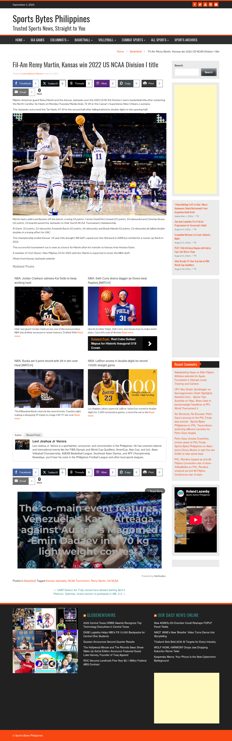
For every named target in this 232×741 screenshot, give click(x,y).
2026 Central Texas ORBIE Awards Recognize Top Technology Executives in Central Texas (112, 624)
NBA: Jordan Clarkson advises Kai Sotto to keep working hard (45, 280)
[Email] (216, 4)
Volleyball (106, 39)
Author (18, 435)
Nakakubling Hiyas (185, 372)
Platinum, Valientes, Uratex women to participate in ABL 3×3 (89, 594)
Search (179, 65)
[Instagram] (210, 4)
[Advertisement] (196, 139)
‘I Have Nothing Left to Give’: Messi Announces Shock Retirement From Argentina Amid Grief (191, 208)
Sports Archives (186, 39)
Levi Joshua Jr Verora (32, 73)
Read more (127, 332)
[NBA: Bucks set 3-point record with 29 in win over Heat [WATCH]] (49, 388)
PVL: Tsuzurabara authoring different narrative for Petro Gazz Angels (193, 429)
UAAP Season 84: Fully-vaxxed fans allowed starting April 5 (89, 590)
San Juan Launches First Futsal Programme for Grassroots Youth (190, 223)
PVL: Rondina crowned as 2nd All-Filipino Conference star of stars (191, 470)
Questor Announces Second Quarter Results (108, 641)
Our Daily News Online (178, 615)
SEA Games (37, 39)
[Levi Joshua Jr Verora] (22, 444)
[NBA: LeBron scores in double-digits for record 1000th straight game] (122, 387)
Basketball (82, 39)
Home (18, 39)
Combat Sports (132, 39)
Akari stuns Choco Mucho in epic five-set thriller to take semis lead (195, 449)
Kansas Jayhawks (56, 580)
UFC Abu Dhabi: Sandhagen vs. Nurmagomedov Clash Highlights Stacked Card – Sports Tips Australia (193, 394)
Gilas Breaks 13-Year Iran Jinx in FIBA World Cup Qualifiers (192, 263)
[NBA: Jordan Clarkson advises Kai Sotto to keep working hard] (49, 305)
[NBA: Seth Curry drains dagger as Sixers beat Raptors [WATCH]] (122, 305)
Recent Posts (33, 435)
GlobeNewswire (101, 615)
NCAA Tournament (79, 580)
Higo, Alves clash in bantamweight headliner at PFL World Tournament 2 (193, 404)
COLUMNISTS (58, 39)
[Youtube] (205, 4)
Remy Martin (98, 580)
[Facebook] (194, 4)
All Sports (158, 39)
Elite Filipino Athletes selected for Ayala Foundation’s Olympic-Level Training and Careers (194, 377)
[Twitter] (200, 4)
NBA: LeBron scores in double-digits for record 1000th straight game (118, 363)
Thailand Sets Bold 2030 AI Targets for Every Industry (185, 641)
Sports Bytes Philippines (51, 18)
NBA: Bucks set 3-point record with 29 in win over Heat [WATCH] (46, 363)
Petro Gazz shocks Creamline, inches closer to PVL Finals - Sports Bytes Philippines (192, 442)
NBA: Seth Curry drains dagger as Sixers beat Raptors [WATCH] (117, 280)
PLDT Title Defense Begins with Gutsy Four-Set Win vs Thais (193, 250)
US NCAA (112, 580)
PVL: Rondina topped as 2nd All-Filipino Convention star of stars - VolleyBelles (193, 463)
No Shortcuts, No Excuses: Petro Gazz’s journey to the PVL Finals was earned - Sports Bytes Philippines (193, 419)
